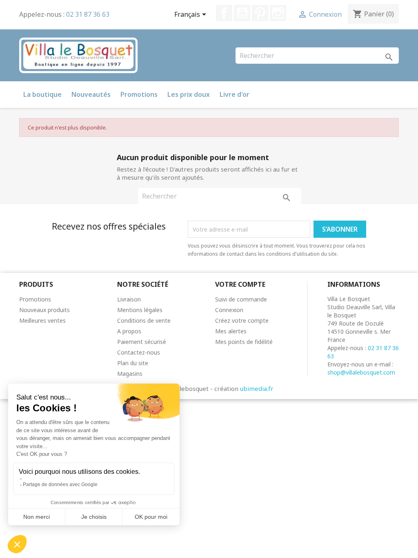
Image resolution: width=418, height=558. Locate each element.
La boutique (42, 94)
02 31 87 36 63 (87, 14)
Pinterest (260, 13)
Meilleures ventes (42, 320)
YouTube (242, 13)
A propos (129, 331)
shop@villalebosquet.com (361, 372)
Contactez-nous (138, 352)
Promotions (139, 94)
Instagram (278, 13)
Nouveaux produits (44, 310)
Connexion (229, 310)
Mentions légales (139, 310)
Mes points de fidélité (244, 342)
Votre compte (240, 284)
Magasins (129, 373)
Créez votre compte (242, 320)
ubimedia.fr (256, 388)
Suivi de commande (241, 299)
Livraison (129, 299)
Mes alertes (231, 331)
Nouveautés (91, 94)
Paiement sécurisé (141, 342)
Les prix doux (188, 94)
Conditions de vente (144, 320)
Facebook (224, 13)
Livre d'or (234, 94)
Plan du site (132, 363)
